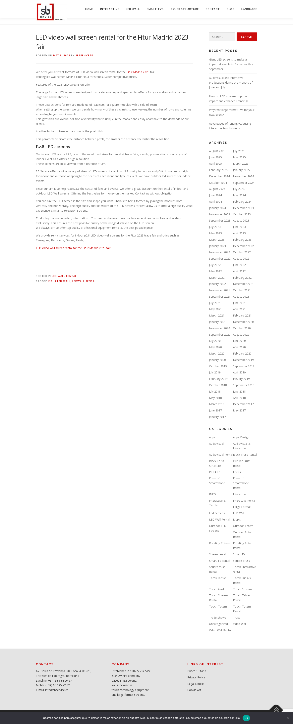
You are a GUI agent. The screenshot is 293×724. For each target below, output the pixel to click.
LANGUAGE (249, 9)
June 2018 (239, 391)
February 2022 (242, 277)
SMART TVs (155, 9)
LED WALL (133, 9)
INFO (212, 494)
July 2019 (215, 372)
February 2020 (242, 353)
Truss (236, 617)
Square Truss (241, 561)
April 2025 (215, 163)
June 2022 (239, 265)
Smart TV (239, 554)
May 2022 (215, 271)
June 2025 (215, 157)
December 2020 (243, 322)
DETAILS (214, 472)
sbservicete (84, 55)
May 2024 (239, 195)
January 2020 (217, 360)
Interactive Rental (244, 500)
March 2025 (240, 163)
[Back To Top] (276, 710)
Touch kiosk (217, 589)
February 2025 (218, 170)
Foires (237, 472)
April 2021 (239, 309)
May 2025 (239, 157)
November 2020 (219, 328)
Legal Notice (195, 684)
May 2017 (239, 410)
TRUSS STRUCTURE (184, 9)
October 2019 (218, 366)
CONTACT (212, 9)
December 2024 (219, 176)
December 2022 (243, 246)
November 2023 (219, 214)
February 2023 (242, 239)
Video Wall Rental (220, 630)
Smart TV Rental (219, 561)
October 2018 (218, 385)
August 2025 (217, 151)
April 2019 (239, 372)
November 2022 (219, 252)
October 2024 (218, 183)
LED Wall (239, 513)
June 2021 (239, 303)
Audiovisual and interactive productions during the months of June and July (231, 82)
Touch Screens (242, 589)
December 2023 (243, 208)
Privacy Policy (196, 677)
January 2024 (217, 208)
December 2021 (243, 284)
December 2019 (243, 360)
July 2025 (239, 151)
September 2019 (243, 366)
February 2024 (242, 201)
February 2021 (242, 315)
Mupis (237, 519)
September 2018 (243, 385)
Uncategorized (218, 624)
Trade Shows (217, 617)
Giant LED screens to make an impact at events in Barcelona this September (231, 64)
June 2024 (215, 195)
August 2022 (241, 258)
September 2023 (219, 220)
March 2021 (216, 315)
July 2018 (215, 391)
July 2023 (215, 227)
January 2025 (241, 170)
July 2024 (239, 189)
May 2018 (215, 398)
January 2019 (241, 379)
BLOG (231, 9)
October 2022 (242, 252)
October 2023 (242, 214)
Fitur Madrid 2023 (138, 72)
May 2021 (215, 309)
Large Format (242, 507)
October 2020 (242, 328)
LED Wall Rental (64, 276)
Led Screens (217, 513)
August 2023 (241, 220)
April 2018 (239, 398)
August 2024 (217, 189)
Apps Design (241, 437)
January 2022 (217, 284)
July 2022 (215, 265)
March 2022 (216, 277)
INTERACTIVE (109, 9)
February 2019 (218, 379)
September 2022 (219, 258)
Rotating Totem (219, 543)
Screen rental (217, 554)
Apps (212, 437)
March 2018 (216, 404)
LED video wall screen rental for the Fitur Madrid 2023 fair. (73, 248)
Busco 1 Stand (196, 671)
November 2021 (219, 290)
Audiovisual (216, 444)
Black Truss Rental (245, 454)
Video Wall (239, 624)
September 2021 (219, 296)
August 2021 (241, 296)
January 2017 (217, 417)
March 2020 (216, 353)
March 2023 (216, 239)
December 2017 (243, 404)
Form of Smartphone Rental (241, 483)
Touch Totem (218, 606)
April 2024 (215, 201)
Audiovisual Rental (221, 454)
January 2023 (217, 246)
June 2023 (239, 227)
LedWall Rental (84, 281)
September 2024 (243, 183)
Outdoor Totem (243, 526)
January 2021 (217, 322)
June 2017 (215, 410)
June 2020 (239, 341)
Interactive (240, 494)
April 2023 (239, 233)
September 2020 (219, 334)
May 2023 (215, 233)
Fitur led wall (59, 281)
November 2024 (243, 176)
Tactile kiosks (217, 578)
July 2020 (215, 341)
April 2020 (239, 347)
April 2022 (239, 271)
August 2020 (241, 334)
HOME (89, 9)
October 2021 (242, 290)
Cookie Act (194, 690)
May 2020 (215, 347)
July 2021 (215, 303)
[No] (288, 718)
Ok (246, 717)
